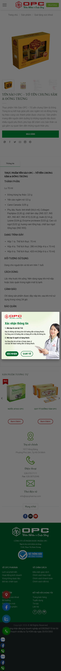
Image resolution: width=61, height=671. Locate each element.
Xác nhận (12, 354)
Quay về (27, 354)
